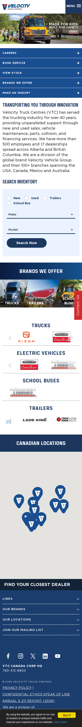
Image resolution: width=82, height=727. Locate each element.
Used (35, 198)
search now (26, 243)
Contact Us (78, 305)
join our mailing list (23, 630)
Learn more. (60, 722)
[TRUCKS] (14, 293)
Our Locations (17, 619)
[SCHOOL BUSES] (67, 293)
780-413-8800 (14, 670)
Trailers (55, 198)
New (16, 198)
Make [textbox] (12, 214)
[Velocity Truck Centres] (18, 7)
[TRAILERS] (41, 293)
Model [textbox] (13, 230)
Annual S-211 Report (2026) (29, 701)
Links (8, 599)
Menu (71, 6)
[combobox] (41, 214)
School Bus (21, 203)
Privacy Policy (17, 687)
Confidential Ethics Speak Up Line (36, 694)
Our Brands (14, 609)
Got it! (67, 715)
